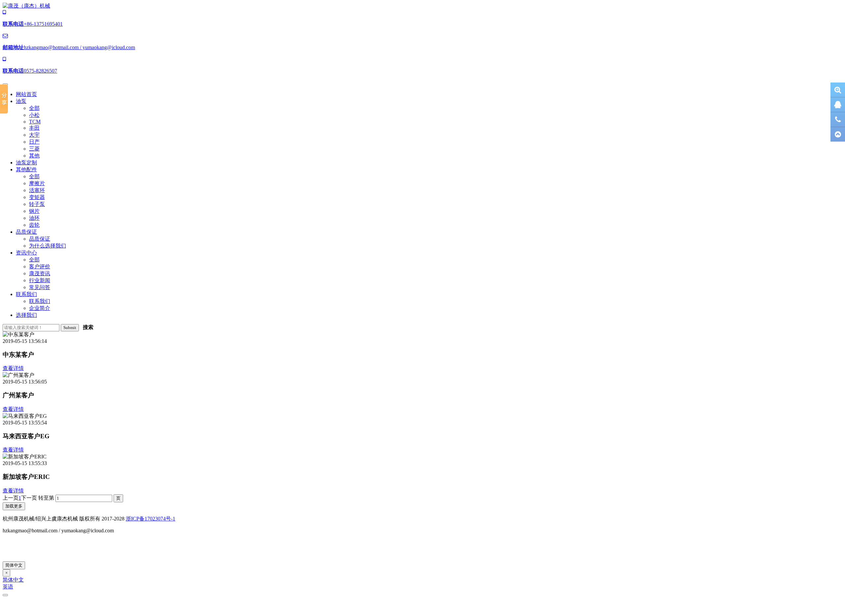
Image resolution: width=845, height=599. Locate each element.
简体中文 (13, 565)
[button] (21, 101)
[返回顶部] (837, 134)
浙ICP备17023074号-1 (150, 518)
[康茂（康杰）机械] (26, 6)
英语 (8, 586)
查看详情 (13, 368)
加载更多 (13, 506)
